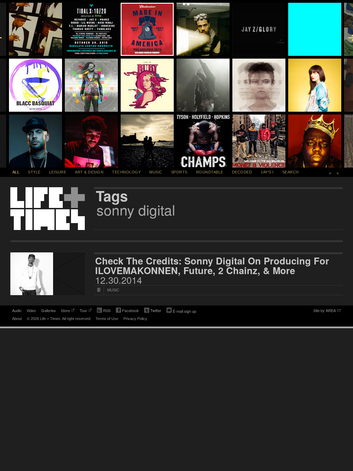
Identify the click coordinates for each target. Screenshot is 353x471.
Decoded (242, 172)
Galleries (48, 310)
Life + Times (47, 208)
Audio (16, 310)
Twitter (152, 311)
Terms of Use (106, 319)
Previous (329, 172)
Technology (126, 172)
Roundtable (209, 172)
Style (34, 172)
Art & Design (89, 172)
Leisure (58, 172)
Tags (112, 196)
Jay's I (267, 172)
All (16, 172)
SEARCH (290, 172)
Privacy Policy (135, 319)
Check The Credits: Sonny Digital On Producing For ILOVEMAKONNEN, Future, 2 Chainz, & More (212, 265)
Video (31, 310)
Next (337, 172)
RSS (107, 310)
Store (65, 311)
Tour (83, 311)
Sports (179, 172)
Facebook (127, 311)
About (17, 319)
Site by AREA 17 (327, 311)
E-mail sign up (184, 311)
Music (155, 172)
